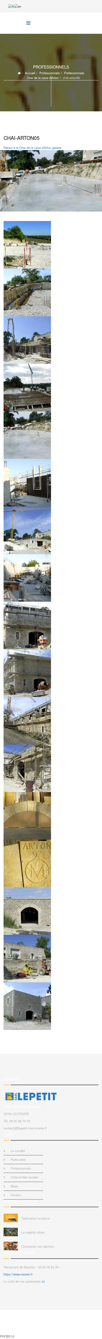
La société (18, 1150)
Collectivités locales (24, 1177)
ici (43, 1281)
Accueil (30, 73)
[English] (17, 6)
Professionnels (49, 73)
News (14, 1186)
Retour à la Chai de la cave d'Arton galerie (32, 147)
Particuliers (18, 1159)
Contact (16, 1195)
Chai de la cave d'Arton (43, 77)
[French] (11, 6)
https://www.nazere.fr (18, 1274)
